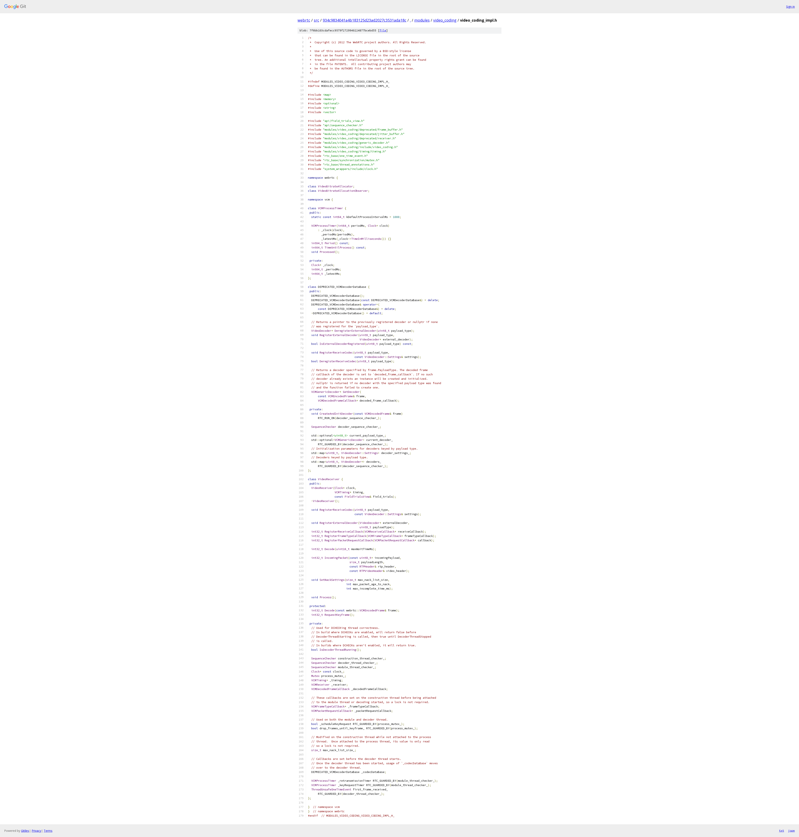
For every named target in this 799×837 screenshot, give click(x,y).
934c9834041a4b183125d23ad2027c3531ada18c (364, 20)
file (383, 30)
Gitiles (25, 831)
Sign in (790, 7)
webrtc (304, 20)
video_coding (445, 20)
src (316, 20)
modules (422, 20)
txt (781, 830)
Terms (48, 831)
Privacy (36, 831)
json (791, 830)
